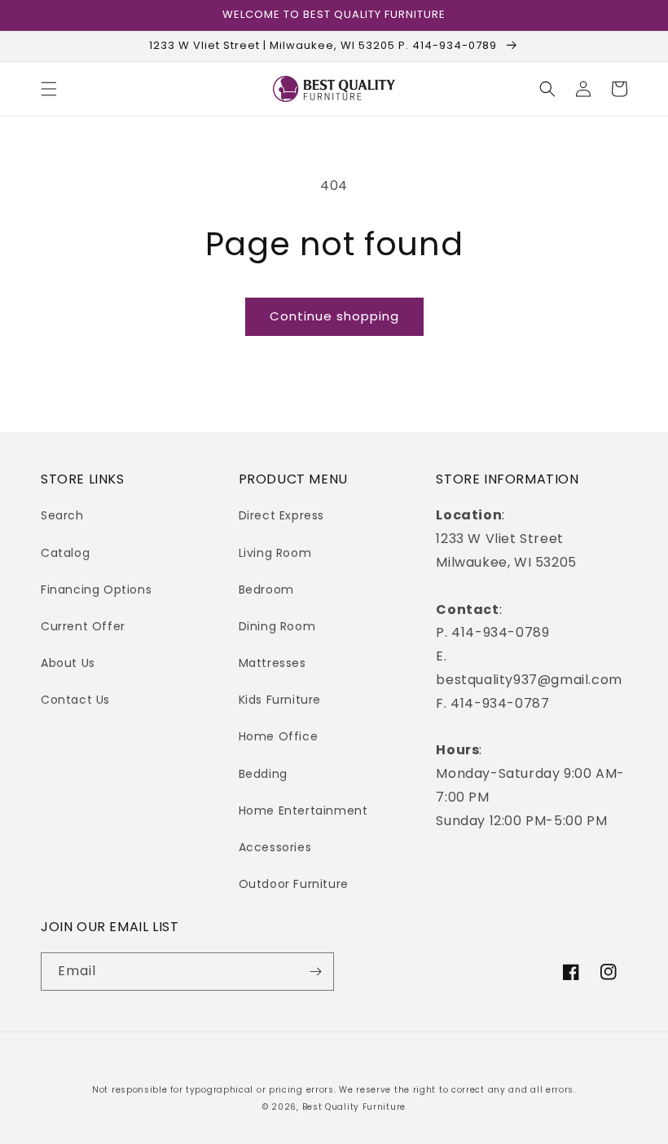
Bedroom (266, 589)
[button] (49, 89)
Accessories (275, 847)
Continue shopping (334, 316)
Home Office (279, 736)
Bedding (263, 774)
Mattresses (272, 663)
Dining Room (277, 626)
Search (62, 515)
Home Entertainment (303, 810)
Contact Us (75, 699)
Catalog (65, 553)
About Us (68, 663)
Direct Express (281, 515)
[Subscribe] (315, 971)
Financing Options (96, 589)
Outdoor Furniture (294, 884)
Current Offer (83, 626)
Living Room (275, 553)
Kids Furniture (280, 699)
